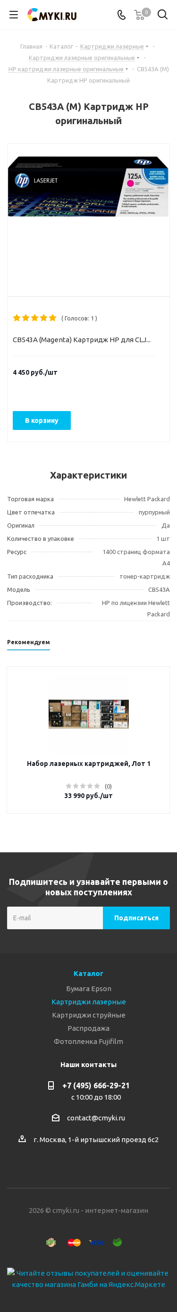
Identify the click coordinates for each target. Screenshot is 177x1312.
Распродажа (88, 1028)
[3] (35, 318)
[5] (53, 318)
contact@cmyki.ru (96, 1118)
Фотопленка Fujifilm (88, 1041)
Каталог (88, 973)
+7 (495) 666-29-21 (96, 1085)
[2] (26, 318)
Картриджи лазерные (88, 1002)
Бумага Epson (88, 988)
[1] (17, 318)
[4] (44, 318)
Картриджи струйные (89, 1015)
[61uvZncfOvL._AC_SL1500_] (88, 212)
